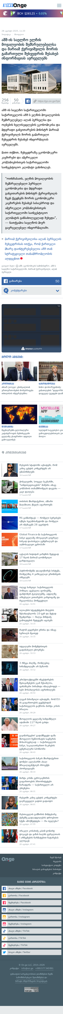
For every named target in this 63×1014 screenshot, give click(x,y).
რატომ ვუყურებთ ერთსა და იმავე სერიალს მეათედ (31, 635)
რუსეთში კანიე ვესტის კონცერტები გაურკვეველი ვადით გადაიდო (31, 802)
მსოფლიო (19, 34)
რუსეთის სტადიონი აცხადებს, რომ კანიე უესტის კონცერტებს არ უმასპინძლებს (31, 470)
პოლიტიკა (6, 34)
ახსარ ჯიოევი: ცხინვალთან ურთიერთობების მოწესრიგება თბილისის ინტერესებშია (18, 378)
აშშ (20, 265)
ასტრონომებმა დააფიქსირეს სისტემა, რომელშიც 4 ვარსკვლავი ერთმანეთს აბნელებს (31, 575)
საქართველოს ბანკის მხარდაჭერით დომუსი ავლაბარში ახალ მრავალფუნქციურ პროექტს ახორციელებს (31, 765)
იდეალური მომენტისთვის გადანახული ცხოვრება (31, 651)
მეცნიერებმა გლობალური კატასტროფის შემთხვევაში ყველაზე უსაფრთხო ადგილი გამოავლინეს (18, 423)
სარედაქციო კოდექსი (51, 865)
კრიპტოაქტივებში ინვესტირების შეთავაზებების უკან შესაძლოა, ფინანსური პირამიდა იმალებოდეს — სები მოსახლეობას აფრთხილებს (31, 686)
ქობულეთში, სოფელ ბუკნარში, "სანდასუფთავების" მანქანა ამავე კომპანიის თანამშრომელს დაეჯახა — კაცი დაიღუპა (31, 488)
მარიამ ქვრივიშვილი (39, 269)
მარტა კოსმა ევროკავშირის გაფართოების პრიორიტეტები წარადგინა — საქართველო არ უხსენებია (31, 784)
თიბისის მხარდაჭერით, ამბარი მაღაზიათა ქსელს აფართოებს (31, 506)
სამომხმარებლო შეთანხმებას (30, 977)
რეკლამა (57, 861)
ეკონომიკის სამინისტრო (36, 265)
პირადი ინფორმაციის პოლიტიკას (31, 981)
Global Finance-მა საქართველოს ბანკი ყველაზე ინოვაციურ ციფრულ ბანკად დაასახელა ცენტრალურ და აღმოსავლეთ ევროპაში (31, 541)
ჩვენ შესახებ (55, 857)
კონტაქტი (57, 873)
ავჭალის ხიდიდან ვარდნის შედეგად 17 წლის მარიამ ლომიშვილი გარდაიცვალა (31, 559)
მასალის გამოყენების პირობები (46, 869)
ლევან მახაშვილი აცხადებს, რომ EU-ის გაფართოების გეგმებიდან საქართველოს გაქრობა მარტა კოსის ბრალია (31, 706)
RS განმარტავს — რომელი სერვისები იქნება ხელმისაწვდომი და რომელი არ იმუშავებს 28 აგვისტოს (31, 523)
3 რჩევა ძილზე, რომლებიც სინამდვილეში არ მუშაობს (31, 668)
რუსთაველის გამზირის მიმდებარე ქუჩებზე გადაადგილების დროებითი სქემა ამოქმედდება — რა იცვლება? (31, 819)
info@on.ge (27, 968)
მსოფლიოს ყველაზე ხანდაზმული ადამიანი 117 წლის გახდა (31, 724)
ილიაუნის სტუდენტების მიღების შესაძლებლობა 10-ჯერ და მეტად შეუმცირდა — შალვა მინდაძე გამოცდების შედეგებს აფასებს (31, 617)
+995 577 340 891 (44, 968)
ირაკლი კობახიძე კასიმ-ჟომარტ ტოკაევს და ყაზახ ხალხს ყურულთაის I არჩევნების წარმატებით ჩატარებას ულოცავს (31, 837)
